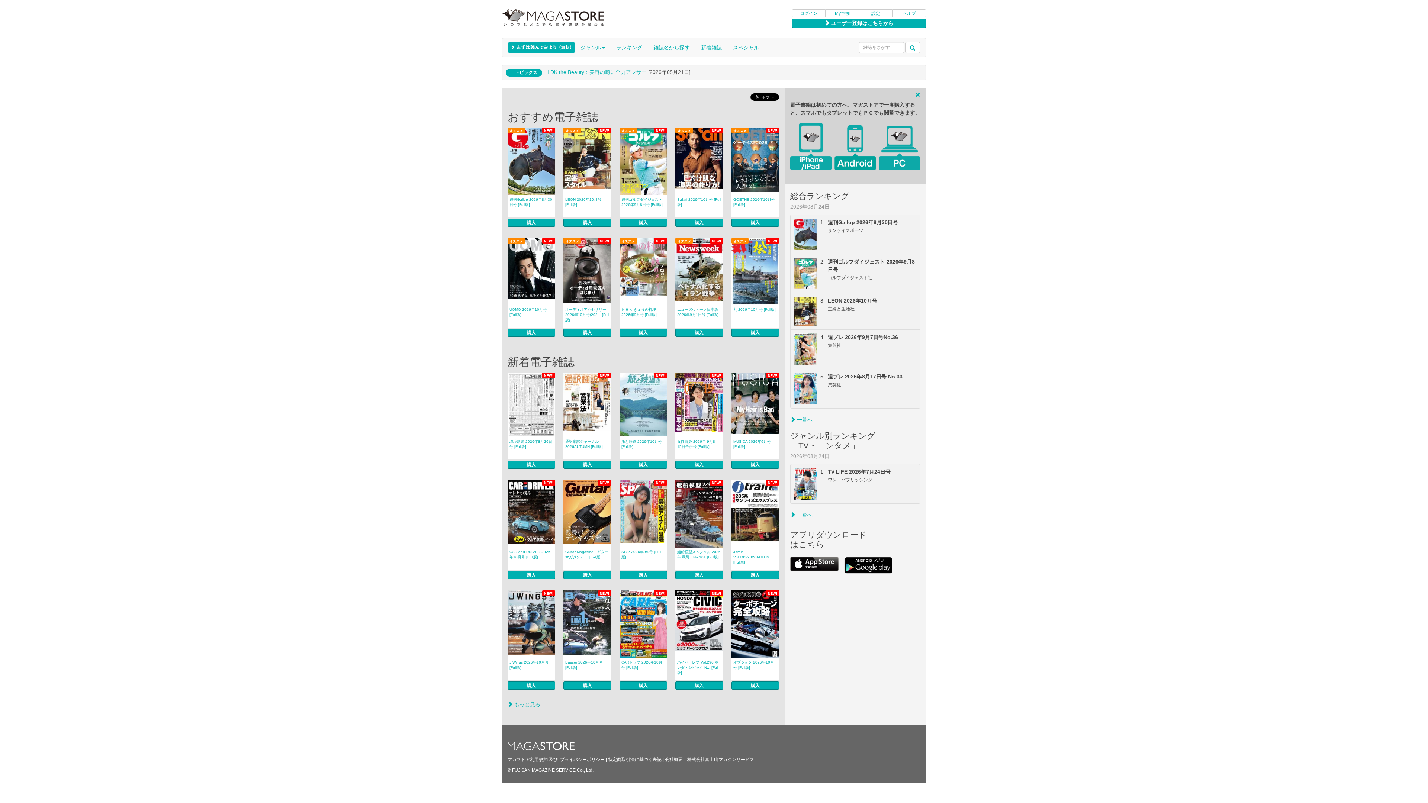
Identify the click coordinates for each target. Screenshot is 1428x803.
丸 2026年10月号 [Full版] (754, 309)
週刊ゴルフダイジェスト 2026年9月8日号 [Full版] (642, 202)
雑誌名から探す (671, 48)
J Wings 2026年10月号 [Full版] (529, 665)
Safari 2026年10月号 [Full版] (699, 202)
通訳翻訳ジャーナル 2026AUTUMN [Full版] (584, 444)
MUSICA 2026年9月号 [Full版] (752, 444)
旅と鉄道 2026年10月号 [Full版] (641, 444)
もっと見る (526, 704)
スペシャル (746, 48)
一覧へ (804, 420)
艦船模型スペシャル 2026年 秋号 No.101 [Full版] (699, 554)
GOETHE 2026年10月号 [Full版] (754, 202)
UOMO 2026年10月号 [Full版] (528, 312)
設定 (875, 13)
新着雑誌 (711, 48)
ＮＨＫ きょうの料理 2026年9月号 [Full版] (639, 312)
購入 (531, 222)
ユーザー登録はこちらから (862, 23)
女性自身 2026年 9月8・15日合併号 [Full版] (698, 444)
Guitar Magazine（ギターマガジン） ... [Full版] (586, 554)
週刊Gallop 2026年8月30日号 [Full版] (530, 202)
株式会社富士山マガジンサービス (720, 759)
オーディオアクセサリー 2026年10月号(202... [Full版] (587, 314)
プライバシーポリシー (582, 759)
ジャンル (590, 48)
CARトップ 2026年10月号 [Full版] (641, 665)
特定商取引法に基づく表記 (635, 759)
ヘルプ (909, 13)
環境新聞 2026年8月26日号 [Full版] (530, 444)
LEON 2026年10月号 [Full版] (583, 202)
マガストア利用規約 (528, 759)
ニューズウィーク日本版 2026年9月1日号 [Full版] (697, 312)
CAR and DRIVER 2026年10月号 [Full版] (529, 554)
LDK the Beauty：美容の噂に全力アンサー (597, 72)
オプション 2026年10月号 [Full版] (753, 665)
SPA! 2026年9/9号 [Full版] (641, 554)
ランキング (629, 48)
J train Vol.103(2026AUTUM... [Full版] (753, 557)
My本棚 (842, 13)
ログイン (809, 13)
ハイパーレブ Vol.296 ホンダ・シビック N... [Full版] (697, 667)
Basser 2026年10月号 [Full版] (584, 665)
